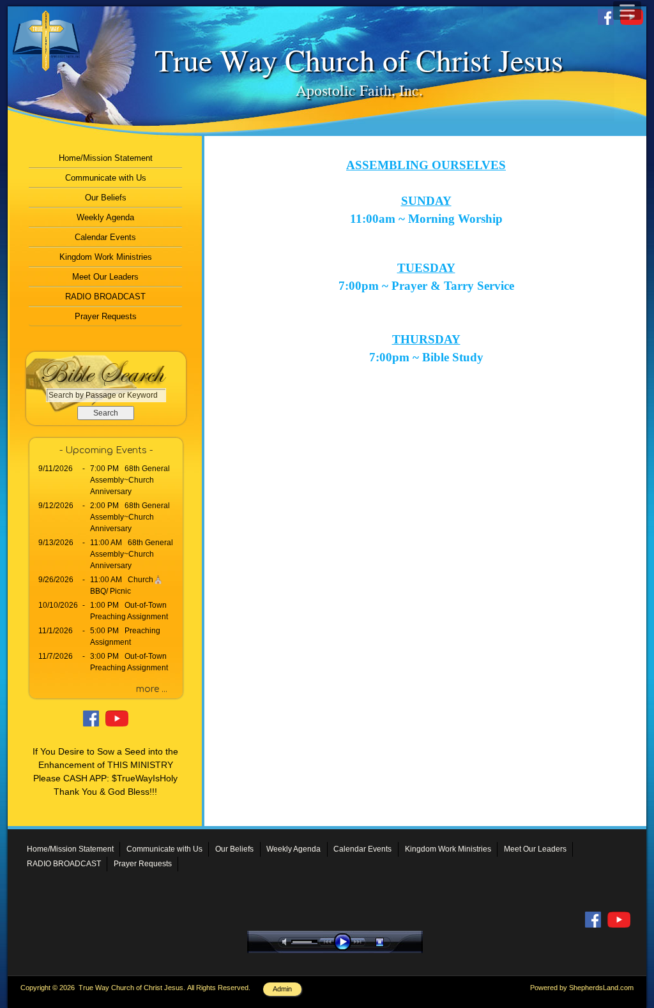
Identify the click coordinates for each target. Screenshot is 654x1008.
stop (391, 942)
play (345, 942)
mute (287, 941)
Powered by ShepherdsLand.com (582, 987)
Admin (282, 989)
